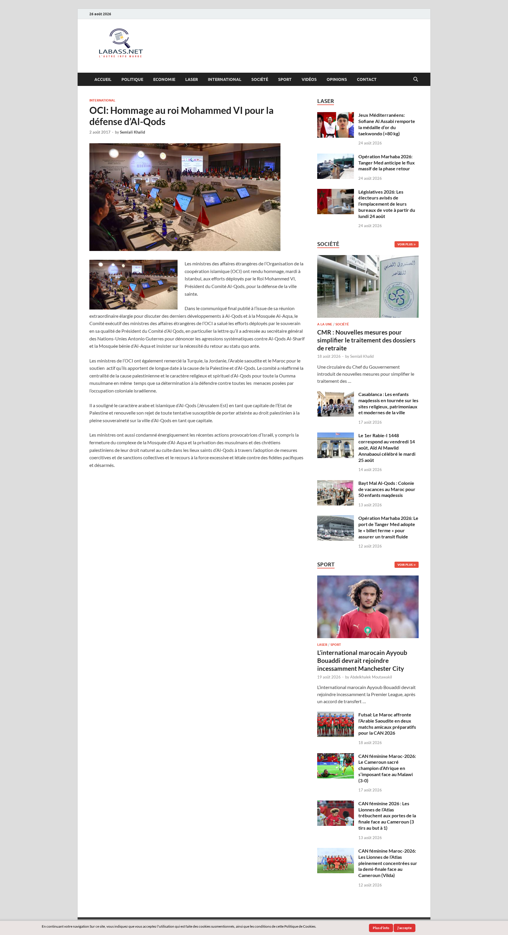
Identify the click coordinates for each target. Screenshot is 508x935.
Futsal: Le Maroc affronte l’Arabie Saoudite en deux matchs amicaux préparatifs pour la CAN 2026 (387, 724)
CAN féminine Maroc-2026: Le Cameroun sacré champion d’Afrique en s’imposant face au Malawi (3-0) (387, 768)
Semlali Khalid (132, 132)
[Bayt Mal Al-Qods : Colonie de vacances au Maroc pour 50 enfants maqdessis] (335, 483)
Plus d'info (381, 928)
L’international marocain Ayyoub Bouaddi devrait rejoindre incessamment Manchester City (362, 660)
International (224, 79)
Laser (191, 79)
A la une (324, 324)
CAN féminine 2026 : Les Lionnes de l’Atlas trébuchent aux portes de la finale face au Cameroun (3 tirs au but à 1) (387, 816)
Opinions (337, 79)
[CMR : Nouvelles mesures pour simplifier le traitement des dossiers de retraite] (368, 258)
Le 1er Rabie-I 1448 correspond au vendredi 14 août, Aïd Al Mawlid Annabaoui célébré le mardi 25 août (386, 447)
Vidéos (309, 79)
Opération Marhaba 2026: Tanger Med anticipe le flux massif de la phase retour (386, 163)
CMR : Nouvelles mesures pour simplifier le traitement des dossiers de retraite (366, 340)
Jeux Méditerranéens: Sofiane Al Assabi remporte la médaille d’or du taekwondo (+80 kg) (386, 124)
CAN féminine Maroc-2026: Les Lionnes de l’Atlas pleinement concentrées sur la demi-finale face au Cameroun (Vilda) (387, 863)
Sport (285, 79)
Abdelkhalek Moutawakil (371, 677)
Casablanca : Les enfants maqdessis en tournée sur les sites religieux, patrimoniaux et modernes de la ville (388, 403)
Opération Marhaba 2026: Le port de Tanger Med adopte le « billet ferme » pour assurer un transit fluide (388, 527)
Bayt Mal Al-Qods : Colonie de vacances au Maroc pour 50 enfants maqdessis (386, 489)
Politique (132, 79)
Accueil (102, 79)
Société (259, 79)
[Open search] (415, 79)
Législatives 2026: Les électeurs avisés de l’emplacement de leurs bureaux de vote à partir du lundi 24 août (386, 204)
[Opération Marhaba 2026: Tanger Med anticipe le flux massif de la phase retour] (335, 157)
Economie (164, 79)
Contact (367, 79)
